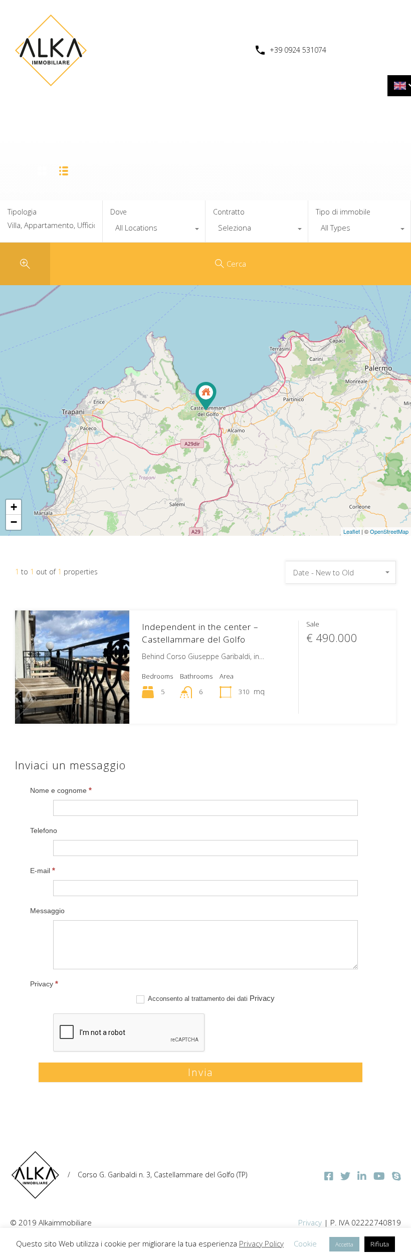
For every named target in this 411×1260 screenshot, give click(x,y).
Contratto (229, 212)
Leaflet (351, 531)
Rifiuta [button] (379, 1243)
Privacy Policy (261, 1243)
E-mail (42, 870)
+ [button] (14, 507)
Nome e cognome (61, 790)
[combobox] (154, 230)
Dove (118, 212)
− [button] (14, 522)
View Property (72, 701)
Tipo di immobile (343, 212)
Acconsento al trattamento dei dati (210, 998)
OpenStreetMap (389, 531)
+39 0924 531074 (298, 50)
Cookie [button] (305, 1243)
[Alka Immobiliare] (50, 83)
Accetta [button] (344, 1244)
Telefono (43, 830)
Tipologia (22, 212)
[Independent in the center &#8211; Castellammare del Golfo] (206, 396)
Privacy (44, 983)
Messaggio (47, 911)
